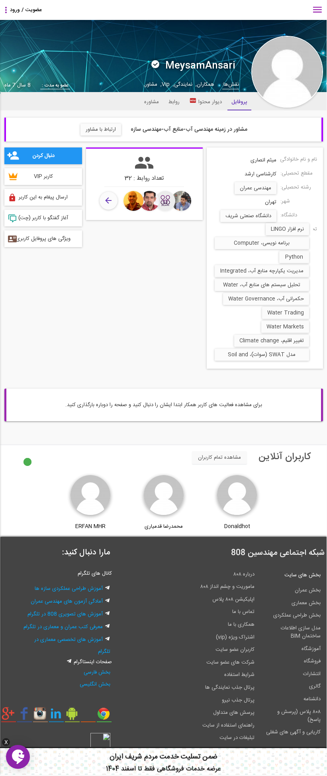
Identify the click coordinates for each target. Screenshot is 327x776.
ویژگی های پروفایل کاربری (43, 238)
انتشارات (312, 674)
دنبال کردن (43, 155)
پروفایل (239, 102)
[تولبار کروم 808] (104, 716)
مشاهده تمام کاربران (219, 457)
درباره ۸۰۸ (244, 574)
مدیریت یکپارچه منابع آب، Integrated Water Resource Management (262, 272)
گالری (315, 686)
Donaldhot (237, 526)
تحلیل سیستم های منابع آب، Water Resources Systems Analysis (261, 286)
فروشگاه (312, 661)
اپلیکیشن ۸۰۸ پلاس (233, 599)
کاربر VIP (43, 176)
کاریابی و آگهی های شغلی (293, 732)
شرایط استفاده (239, 674)
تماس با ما (243, 611)
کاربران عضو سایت (235, 649)
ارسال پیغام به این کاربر (43, 197)
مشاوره (151, 102)
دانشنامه (312, 699)
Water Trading (285, 312)
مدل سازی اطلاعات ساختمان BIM (301, 632)
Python (294, 257)
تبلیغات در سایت (237, 737)
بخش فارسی (97, 672)
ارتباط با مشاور (101, 129)
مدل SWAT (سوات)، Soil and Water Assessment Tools (262, 355)
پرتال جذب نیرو (238, 700)
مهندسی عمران (255, 188)
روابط (174, 102)
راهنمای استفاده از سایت (228, 725)
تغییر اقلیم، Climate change (271, 340)
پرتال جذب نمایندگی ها (230, 687)
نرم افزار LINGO (287, 229)
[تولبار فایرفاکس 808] (88, 716)
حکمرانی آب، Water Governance (266, 299)
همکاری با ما (241, 624)
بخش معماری (306, 603)
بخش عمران (308, 590)
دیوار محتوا (210, 102)
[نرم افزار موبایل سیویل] (72, 716)
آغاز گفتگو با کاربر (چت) (43, 218)
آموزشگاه (311, 648)
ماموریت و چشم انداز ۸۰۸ (227, 586)
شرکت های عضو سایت (230, 662)
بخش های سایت (302, 575)
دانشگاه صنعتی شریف (248, 216)
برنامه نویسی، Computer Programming (262, 244)
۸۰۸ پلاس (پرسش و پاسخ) (299, 715)
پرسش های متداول (234, 712)
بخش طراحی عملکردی (297, 615)
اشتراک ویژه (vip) (235, 637)
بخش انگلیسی (95, 684)
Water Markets (285, 326)
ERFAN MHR (90, 526)
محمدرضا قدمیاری (164, 526)
